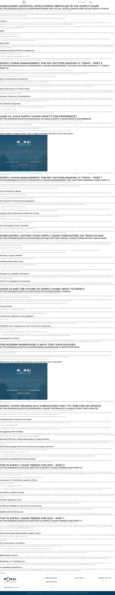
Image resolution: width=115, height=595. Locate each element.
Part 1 (9, 501)
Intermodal (79, 580)
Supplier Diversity (51, 585)
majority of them (110, 535)
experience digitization (24, 526)
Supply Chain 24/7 (10, 452)
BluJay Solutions (10, 425)
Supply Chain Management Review (14, 331)
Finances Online (10, 485)
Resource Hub (81, 2)
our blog (35, 173)
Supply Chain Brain (5, 36)
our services (75, 173)
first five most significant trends (77, 473)
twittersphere (90, 173)
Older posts (3, 572)
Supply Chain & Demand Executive (15, 56)
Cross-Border (51, 584)
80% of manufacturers (38, 569)
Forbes (7, 109)
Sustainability (51, 587)
